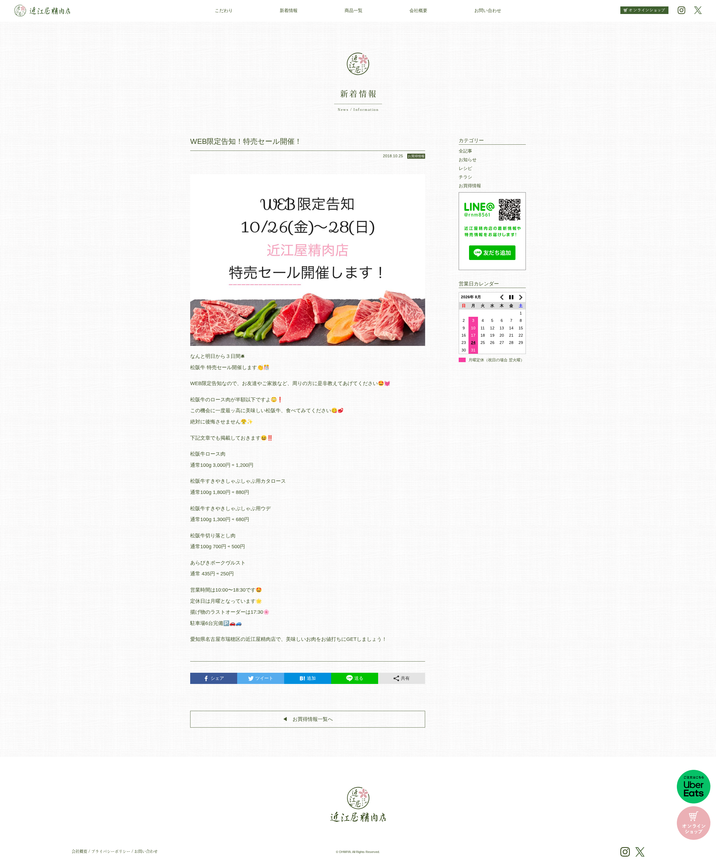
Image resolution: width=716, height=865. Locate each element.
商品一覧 (353, 10)
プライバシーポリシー (110, 852)
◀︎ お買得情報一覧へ (307, 719)
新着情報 (289, 10)
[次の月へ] (521, 297)
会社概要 (418, 10)
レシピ (465, 168)
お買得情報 (470, 186)
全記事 (465, 151)
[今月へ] (511, 297)
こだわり (224, 10)
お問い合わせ (487, 10)
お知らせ (468, 160)
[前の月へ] (502, 297)
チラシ (465, 177)
